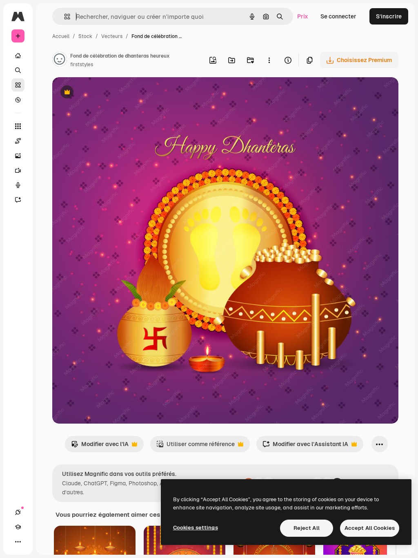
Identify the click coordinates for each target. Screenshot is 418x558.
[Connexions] (17, 512)
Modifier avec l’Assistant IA (305, 446)
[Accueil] (17, 55)
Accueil (60, 36)
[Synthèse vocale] (17, 185)
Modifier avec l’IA (100, 446)
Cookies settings (195, 527)
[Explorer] (17, 99)
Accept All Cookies (370, 528)
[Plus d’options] (269, 60)
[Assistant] (17, 199)
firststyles (81, 64)
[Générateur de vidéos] (17, 170)
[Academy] (17, 526)
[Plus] (17, 541)
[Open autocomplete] (64, 16)
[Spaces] (17, 140)
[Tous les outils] (17, 126)
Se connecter (338, 16)
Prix (302, 16)
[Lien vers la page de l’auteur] (59, 60)
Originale (106, 93)
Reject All (306, 528)
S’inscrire (389, 16)
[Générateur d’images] (17, 155)
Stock (85, 36)
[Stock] (17, 85)
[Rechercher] (17, 70)
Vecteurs (111, 36)
